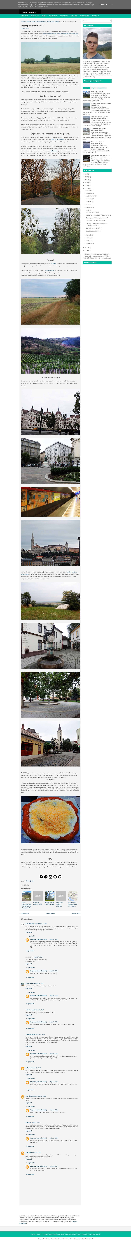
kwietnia (89, 235)
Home (23, 21)
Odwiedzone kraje (84, 16)
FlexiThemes (46, 1238)
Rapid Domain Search (87, 1238)
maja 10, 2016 (36, 1068)
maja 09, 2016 (40, 1034)
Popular (86, 88)
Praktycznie (50, 21)
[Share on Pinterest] (33, 881)
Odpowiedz (29, 932)
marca (89, 238)
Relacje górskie (53, 16)
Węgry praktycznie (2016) (32, 26)
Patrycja (28, 1122)
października (91, 196)
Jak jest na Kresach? (92, 212)
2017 (86, 185)
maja (88, 210)
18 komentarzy (25, 28)
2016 (86, 188)
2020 (86, 177)
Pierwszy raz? (24, 16)
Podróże (44, 16)
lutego (89, 240)
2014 (86, 250)
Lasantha (62, 1238)
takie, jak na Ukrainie (57, 139)
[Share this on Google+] (30, 881)
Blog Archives (102, 88)
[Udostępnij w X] (26, 885)
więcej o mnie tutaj (88, 77)
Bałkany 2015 (31, 21)
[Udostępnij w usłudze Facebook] (28, 885)
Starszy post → (76, 913)
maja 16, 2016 (54, 1166)
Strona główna (35, 16)
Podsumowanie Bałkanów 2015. (95, 221)
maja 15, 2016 (36, 1152)
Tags (93, 88)
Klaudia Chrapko (31, 1096)
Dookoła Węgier (41, 21)
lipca (88, 204)
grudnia (89, 190)
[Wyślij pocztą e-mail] (23, 885)
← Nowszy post (24, 913)
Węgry (57, 21)
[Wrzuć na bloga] (25, 885)
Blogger (108, 258)
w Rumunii (54, 151)
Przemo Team (30, 983)
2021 (86, 174)
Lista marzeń (74, 16)
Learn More (103, 4)
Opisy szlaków (64, 16)
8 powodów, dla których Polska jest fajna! (98, 215)
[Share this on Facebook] (26, 881)
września (89, 199)
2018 (86, 182)
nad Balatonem (49, 270)
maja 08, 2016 (54, 939)
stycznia (89, 243)
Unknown (29, 1068)
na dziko (53, 263)
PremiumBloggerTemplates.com (73, 1238)
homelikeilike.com (32, 924)
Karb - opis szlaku (97, 91)
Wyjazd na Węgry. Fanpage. (59, 904)
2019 (86, 179)
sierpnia (89, 201)
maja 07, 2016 (42, 924)
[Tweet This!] (28, 881)
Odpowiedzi (31, 936)
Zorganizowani (30, 1034)
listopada (89, 193)
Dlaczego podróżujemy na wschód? (97, 218)
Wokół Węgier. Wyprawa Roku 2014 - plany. (72, 904)
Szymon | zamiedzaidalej (38, 939)
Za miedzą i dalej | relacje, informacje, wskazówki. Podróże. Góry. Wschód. (64, 1234)
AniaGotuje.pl (30, 1010)
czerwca (89, 207)
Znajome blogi (95, 16)
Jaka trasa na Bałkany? (93, 231)
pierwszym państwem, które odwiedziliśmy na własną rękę (61, 33)
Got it (111, 4)
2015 (86, 247)
